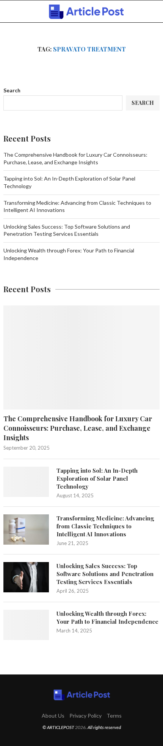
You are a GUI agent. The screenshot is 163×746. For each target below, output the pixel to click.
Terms (114, 715)
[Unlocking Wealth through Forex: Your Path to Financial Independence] (26, 625)
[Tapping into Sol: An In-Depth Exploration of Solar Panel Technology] (26, 482)
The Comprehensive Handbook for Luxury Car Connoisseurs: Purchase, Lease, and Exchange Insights (77, 428)
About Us (53, 715)
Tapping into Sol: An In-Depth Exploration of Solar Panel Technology (97, 478)
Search (11, 90)
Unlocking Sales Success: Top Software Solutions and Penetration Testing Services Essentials (105, 574)
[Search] (155, 12)
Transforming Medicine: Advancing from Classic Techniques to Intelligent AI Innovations (105, 526)
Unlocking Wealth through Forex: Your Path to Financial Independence (107, 617)
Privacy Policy (85, 715)
